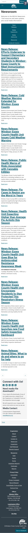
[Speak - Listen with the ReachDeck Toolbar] (25, 3)
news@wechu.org (8, 415)
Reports (14, 469)
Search (24, 1)
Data (14, 456)
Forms (14, 461)
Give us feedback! (21, 531)
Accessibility (14, 475)
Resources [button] (14, 40)
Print (3, 422)
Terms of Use (14, 488)
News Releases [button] (14, 26)
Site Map (14, 513)
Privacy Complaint (14, 480)
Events (14, 458)
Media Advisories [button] (14, 36)
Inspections (14, 444)
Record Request (14, 483)
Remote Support (14, 449)
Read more (4, 90)
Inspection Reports (14, 463)
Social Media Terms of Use (14, 485)
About (14, 434)
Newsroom (14, 441)
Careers (14, 436)
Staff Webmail (14, 447)
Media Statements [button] (14, 31)
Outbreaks (14, 466)
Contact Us (14, 439)
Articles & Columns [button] (14, 43)
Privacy (14, 477)
